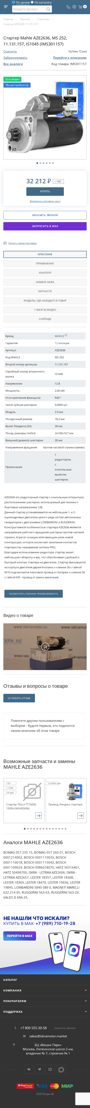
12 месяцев (62, 343)
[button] (25, 829)
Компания (12, 990)
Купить (45, 191)
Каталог (10, 980)
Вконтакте (28, 1069)
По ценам (23, 3)
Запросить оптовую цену (45, 201)
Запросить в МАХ (45, 226)
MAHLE (60, 336)
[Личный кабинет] (74, 7)
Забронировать (15, 57)
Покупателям (14, 1001)
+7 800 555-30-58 (33, 1028)
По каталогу (43, 3)
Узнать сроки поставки (22, 243)
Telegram (39, 1069)
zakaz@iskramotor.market (48, 1036)
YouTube (50, 1069)
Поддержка (13, 1012)
